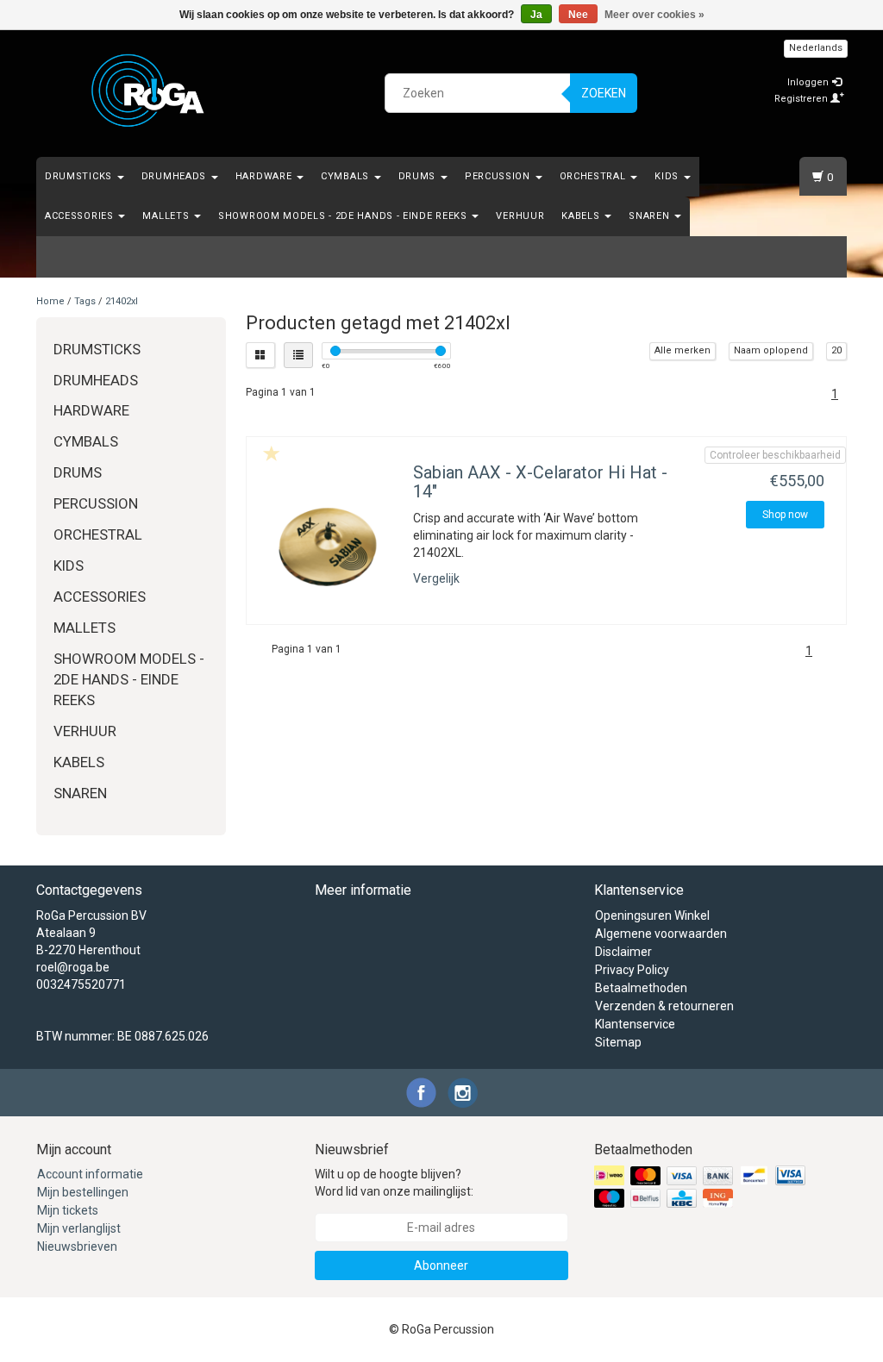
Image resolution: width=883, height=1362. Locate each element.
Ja (536, 15)
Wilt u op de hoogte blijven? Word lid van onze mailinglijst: (394, 1182)
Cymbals (347, 176)
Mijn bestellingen (82, 1192)
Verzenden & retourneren (664, 1006)
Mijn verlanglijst (79, 1228)
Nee (578, 15)
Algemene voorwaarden (661, 933)
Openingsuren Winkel (652, 915)
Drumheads (175, 176)
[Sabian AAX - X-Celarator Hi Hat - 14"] (328, 547)
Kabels (582, 216)
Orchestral (594, 176)
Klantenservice (635, 1024)
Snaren (651, 216)
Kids (668, 176)
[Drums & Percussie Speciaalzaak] (148, 90)
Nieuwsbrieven (77, 1246)
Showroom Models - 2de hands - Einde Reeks (344, 216)
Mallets (167, 216)
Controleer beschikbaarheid (775, 455)
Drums (418, 176)
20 (836, 350)
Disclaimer (623, 952)
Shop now (785, 515)
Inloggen (809, 82)
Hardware (265, 176)
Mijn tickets (67, 1210)
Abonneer (441, 1265)
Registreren (802, 98)
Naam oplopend (771, 350)
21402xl (121, 301)
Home (50, 301)
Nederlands (815, 47)
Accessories (80, 216)
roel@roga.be (73, 967)
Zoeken (603, 93)
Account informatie (90, 1174)
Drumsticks (80, 176)
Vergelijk (436, 578)
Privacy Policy (632, 970)
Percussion (499, 176)
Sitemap (618, 1042)
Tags (85, 301)
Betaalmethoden (641, 988)
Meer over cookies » (654, 15)
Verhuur (520, 216)
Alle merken (682, 350)
